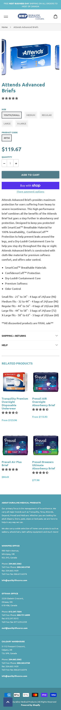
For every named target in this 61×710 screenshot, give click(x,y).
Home (5, 27)
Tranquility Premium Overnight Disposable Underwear (15, 403)
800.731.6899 (23, 615)
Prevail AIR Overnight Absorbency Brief (43, 402)
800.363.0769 (23, 567)
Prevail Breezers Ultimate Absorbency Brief (43, 465)
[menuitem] (55, 16)
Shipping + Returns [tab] (14, 335)
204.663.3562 (15, 563)
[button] (10, 98)
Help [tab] (5, 345)
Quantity (7, 157)
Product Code (9, 132)
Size (4, 109)
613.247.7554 (15, 611)
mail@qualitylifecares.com (14, 628)
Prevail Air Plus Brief (12, 463)
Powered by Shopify (30, 705)
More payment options (30, 191)
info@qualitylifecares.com (14, 580)
